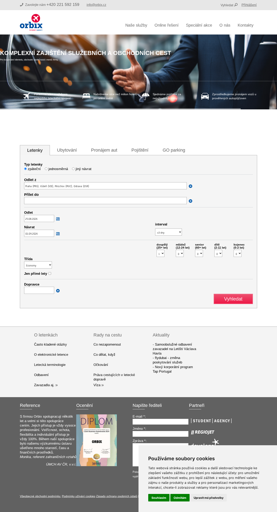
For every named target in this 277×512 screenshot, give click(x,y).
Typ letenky (33, 164)
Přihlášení (249, 5)
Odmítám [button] (180, 497)
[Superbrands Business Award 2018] (96, 465)
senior (200, 246)
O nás (224, 25)
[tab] (35, 150)
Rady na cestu (107, 334)
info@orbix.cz (96, 4)
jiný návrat (83, 169)
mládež (183, 246)
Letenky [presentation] (35, 150)
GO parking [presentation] (174, 150)
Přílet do (31, 195)
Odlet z (30, 180)
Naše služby (136, 25)
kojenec (239, 246)
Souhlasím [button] (158, 497)
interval (161, 224)
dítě (220, 246)
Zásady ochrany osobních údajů (116, 496)
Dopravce (31, 284)
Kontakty (245, 25)
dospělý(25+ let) (162, 246)
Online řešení (167, 25)
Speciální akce (199, 25)
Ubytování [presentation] (67, 150)
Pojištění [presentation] (139, 150)
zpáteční (34, 169)
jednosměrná (58, 169)
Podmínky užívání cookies (78, 496)
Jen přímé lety (35, 274)
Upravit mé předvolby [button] (208, 497)
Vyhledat (227, 5)
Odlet (28, 213)
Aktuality (161, 334)
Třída (28, 259)
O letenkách (46, 334)
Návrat (29, 227)
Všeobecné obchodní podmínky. (40, 496)
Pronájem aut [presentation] (104, 150)
